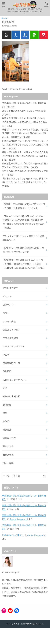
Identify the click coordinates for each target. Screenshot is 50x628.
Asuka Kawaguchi (19, 519)
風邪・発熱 (8, 463)
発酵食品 (7, 430)
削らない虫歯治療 (11, 396)
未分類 (6, 421)
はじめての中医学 (11, 330)
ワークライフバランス (14, 346)
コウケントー (9, 305)
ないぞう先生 (9, 321)
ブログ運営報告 (10, 338)
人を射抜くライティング (15, 380)
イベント (7, 296)
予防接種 (7, 371)
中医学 (6, 355)
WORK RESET (10, 288)
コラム (6, 313)
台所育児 (7, 405)
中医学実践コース (11, 363)
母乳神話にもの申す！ (13, 535)
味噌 (5, 413)
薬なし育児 (8, 446)
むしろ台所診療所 (24, 624)
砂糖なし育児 (9, 438)
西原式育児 (8, 455)
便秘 (5, 388)
